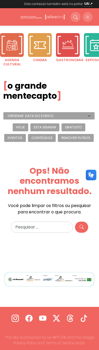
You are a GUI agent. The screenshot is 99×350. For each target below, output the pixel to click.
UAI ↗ (88, 4)
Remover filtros (75, 138)
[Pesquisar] (81, 227)
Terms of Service (59, 342)
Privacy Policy (24, 342)
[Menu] (88, 17)
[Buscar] (75, 17)
